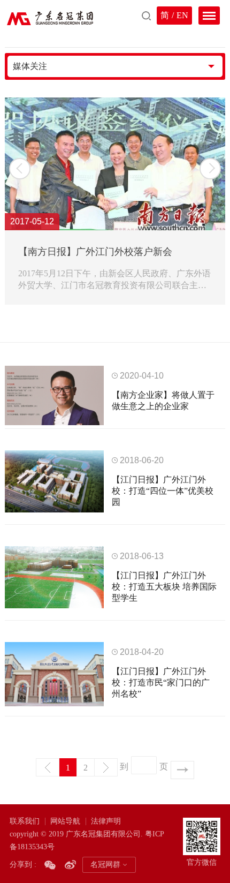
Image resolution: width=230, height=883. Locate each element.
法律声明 (106, 821)
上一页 (47, 767)
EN (182, 15)
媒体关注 (30, 66)
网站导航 (65, 821)
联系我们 (25, 821)
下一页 (106, 767)
